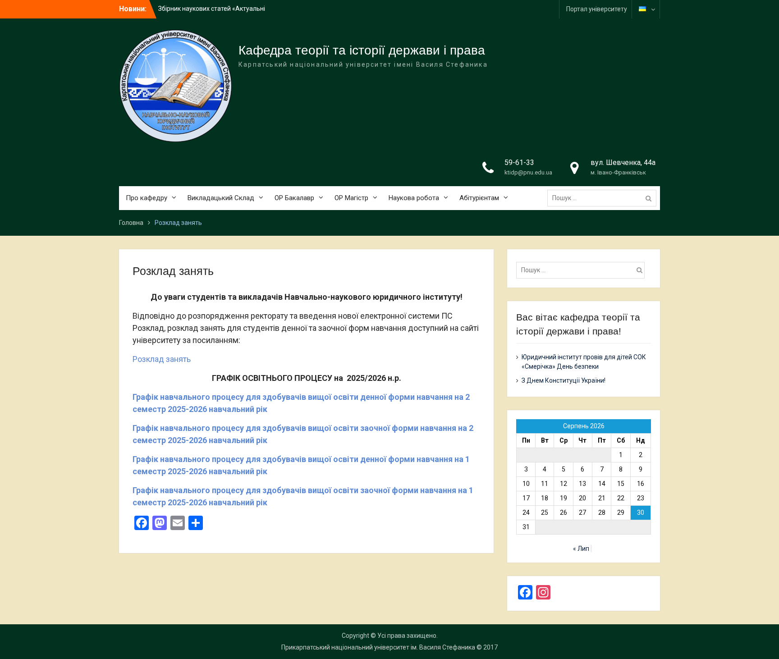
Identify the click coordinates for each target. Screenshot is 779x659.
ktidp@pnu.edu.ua (528, 172)
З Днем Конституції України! (563, 380)
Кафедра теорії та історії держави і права (361, 50)
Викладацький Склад (221, 198)
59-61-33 (519, 162)
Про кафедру (146, 198)
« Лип (581, 548)
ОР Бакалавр (294, 198)
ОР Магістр (351, 198)
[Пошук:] (604, 197)
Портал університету (596, 9)
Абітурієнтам (479, 198)
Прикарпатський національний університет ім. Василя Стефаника (378, 647)
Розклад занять (162, 359)
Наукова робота (414, 198)
